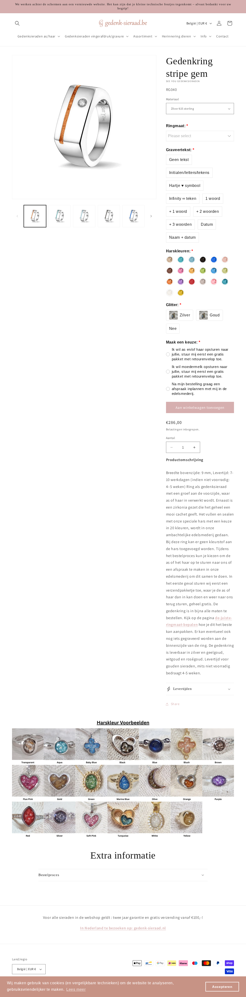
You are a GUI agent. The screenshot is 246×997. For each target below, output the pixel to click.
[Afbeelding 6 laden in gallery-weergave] (109, 216)
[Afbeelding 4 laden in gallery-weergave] (60, 216)
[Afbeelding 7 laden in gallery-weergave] (133, 216)
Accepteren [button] (222, 987)
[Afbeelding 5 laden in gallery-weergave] (84, 216)
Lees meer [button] (76, 989)
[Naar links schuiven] (17, 216)
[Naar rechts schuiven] (151, 216)
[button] (17, 23)
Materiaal (172, 99)
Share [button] (175, 704)
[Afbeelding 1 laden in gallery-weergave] (35, 216)
